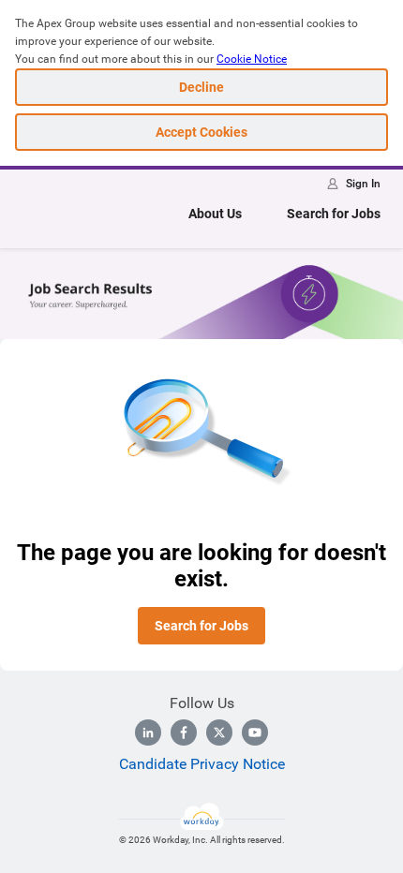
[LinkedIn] (148, 732)
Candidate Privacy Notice (202, 764)
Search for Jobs (334, 213)
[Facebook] (184, 732)
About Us (215, 213)
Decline (201, 87)
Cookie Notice (251, 59)
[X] (219, 732)
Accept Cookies (201, 132)
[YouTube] (255, 732)
